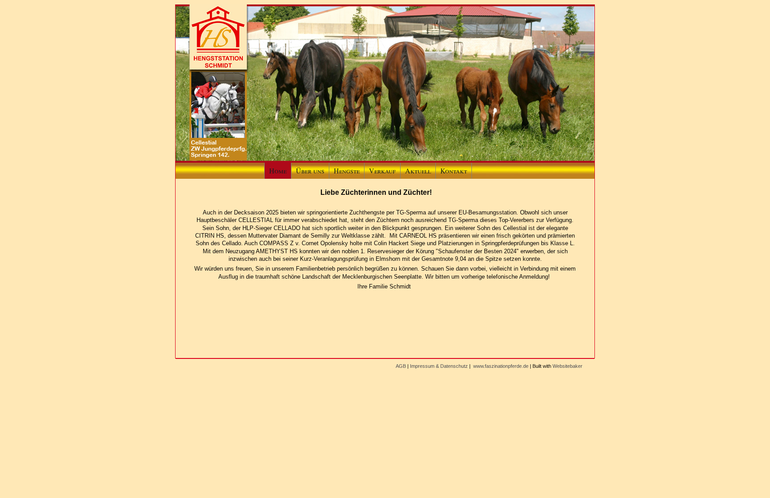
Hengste (347, 170)
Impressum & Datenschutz (439, 366)
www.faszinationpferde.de (500, 366)
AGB (401, 366)
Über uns (310, 170)
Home (278, 170)
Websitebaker (567, 366)
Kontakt (453, 170)
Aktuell (418, 170)
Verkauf (382, 170)
